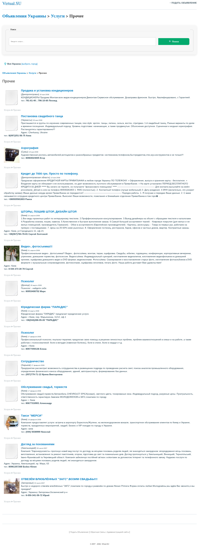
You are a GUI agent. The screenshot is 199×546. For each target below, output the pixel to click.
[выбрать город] (29, 64)
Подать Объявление (79, 532)
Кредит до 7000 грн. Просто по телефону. (49, 173)
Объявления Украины (24, 16)
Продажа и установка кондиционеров (47, 90)
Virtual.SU (11, 3)
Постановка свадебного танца (42, 116)
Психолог (27, 281)
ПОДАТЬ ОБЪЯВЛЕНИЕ (184, 3)
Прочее (17, 110)
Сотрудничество (32, 361)
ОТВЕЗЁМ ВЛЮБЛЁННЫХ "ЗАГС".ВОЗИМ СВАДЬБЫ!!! (59, 479)
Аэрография (29, 148)
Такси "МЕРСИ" (32, 415)
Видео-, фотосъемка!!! (36, 246)
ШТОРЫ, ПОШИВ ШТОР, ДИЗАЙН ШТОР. (49, 211)
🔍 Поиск (174, 41)
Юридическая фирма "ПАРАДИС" (44, 307)
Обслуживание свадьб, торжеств (44, 387)
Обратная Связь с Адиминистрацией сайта (109, 532)
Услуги (58, 16)
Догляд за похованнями (37, 444)
